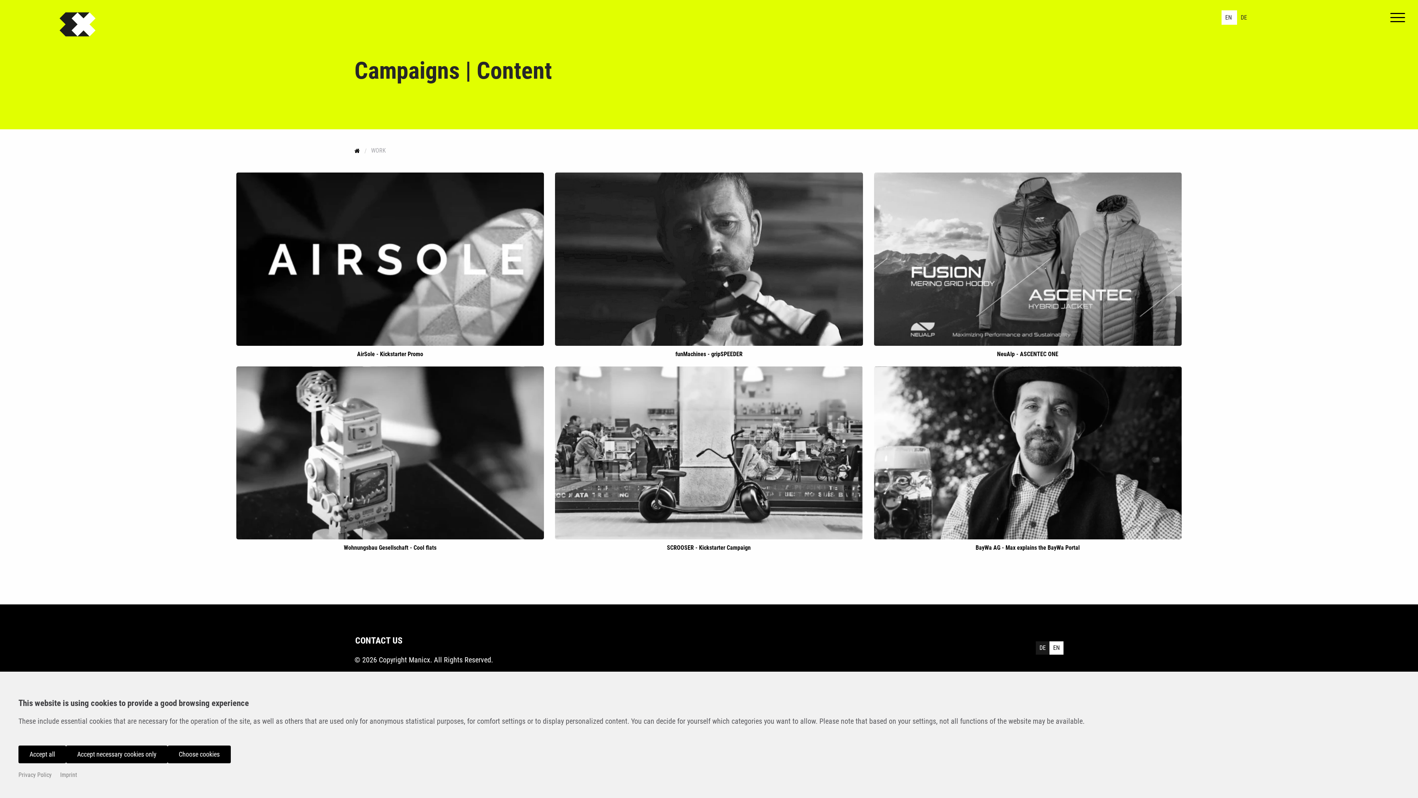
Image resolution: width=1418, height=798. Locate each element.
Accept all (42, 754)
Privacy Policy (35, 774)
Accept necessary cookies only (117, 754)
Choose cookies (199, 754)
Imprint (68, 774)
